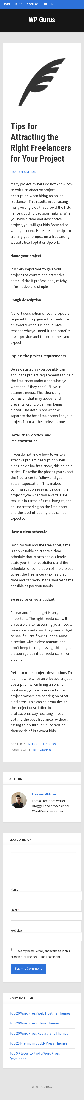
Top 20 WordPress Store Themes (34, 1023)
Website (16, 930)
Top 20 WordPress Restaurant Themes (38, 1033)
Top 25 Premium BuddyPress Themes (38, 1043)
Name (15, 889)
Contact (33, 4)
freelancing (41, 750)
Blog (19, 4)
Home (7, 4)
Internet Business (42, 744)
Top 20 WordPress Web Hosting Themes (39, 1013)
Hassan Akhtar (23, 172)
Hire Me (49, 4)
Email (15, 910)
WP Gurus (41, 20)
